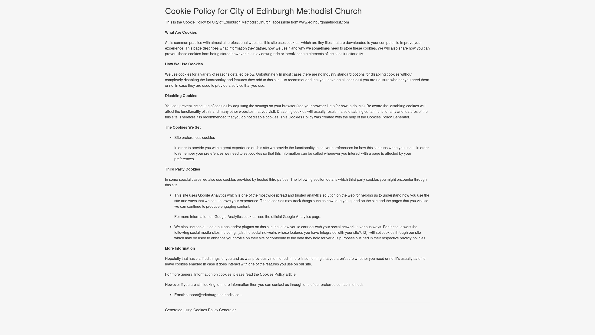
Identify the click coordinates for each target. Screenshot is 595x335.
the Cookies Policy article (275, 274)
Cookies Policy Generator (388, 117)
